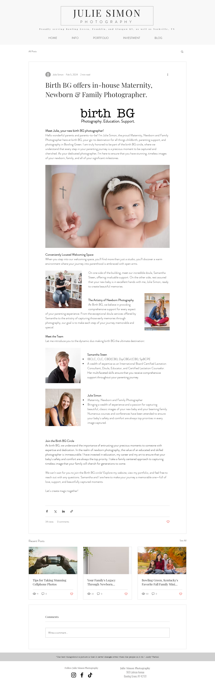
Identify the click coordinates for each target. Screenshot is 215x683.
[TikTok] (90, 675)
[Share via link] (71, 511)
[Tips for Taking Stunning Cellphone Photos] (53, 560)
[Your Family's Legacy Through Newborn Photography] (107, 560)
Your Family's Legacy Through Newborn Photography (101, 582)
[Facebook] (82, 675)
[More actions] (168, 75)
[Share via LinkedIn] (63, 511)
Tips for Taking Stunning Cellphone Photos (49, 582)
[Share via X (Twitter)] (55, 511)
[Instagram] (73, 675)
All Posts (33, 51)
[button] (75, 37)
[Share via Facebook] (47, 511)
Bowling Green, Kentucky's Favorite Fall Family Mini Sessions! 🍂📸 (160, 582)
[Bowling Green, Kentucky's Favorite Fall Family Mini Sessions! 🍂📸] (162, 560)
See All (183, 540)
